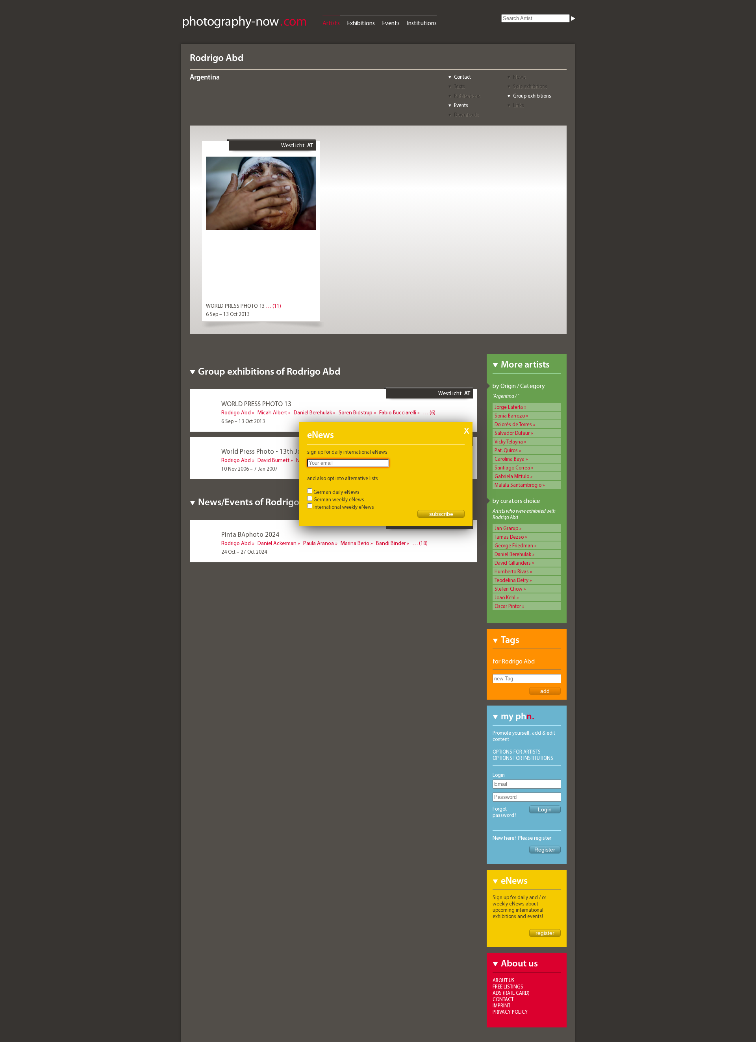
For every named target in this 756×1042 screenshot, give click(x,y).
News (519, 77)
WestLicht (292, 145)
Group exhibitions (532, 95)
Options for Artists (517, 751)
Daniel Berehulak (513, 554)
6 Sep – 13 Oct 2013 (228, 314)
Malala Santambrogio (518, 485)
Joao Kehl (505, 597)
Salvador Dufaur (512, 433)
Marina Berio (355, 543)
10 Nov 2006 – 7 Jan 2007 (249, 469)
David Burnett (273, 460)
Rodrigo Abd (236, 412)
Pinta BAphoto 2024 (250, 534)
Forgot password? (505, 812)
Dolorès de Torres (513, 424)
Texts (459, 86)
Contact (462, 77)
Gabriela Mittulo (512, 476)
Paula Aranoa (318, 543)
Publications (467, 95)
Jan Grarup (506, 528)
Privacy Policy (510, 1012)
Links (518, 105)
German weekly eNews (338, 499)
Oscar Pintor (508, 606)
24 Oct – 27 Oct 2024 (244, 552)
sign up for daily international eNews (347, 452)
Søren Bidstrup (355, 412)
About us (504, 980)
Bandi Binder (391, 543)
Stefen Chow (509, 589)
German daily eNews (336, 492)
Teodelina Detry (511, 580)
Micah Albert (272, 412)
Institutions (422, 23)
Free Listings (508, 986)
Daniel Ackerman (277, 543)
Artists (331, 23)
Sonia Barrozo (510, 415)
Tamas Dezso (509, 537)
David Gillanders (513, 563)
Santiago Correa (512, 467)
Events (391, 23)
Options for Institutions (523, 758)
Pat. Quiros (506, 450)
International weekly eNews (343, 507)
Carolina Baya (509, 459)
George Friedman (514, 545)
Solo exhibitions (530, 86)
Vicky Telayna (509, 441)
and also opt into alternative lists (342, 478)
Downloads (466, 114)
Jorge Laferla (509, 407)
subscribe (441, 514)
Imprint (501, 1005)
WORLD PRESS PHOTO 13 (235, 305)
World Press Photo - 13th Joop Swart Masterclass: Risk (299, 451)
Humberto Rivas (512, 571)
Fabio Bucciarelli (397, 412)
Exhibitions (361, 23)
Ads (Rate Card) (511, 993)
